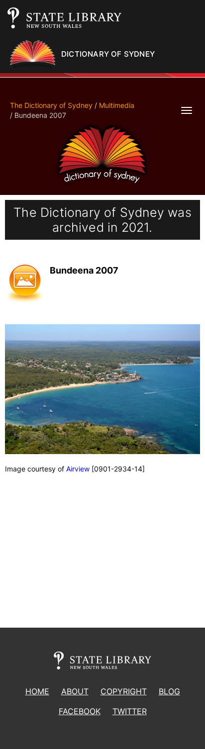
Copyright (124, 691)
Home (37, 691)
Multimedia (116, 105)
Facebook (80, 711)
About (75, 691)
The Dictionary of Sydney (51, 105)
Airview (78, 469)
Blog (169, 691)
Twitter (129, 711)
